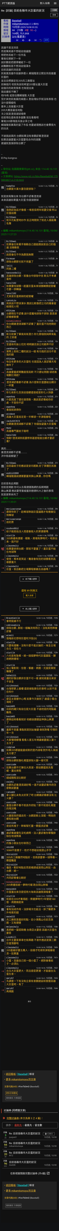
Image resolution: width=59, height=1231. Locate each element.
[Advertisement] (29, 1033)
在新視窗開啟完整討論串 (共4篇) (30, 1173)
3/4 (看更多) (18, 36)
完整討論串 (13, 1118)
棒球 (19, 1074)
